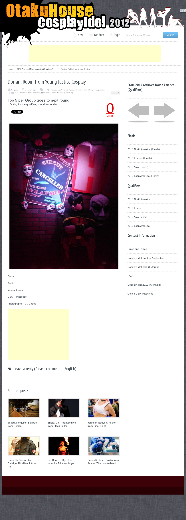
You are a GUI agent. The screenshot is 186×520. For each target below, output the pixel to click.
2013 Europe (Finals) (140, 158)
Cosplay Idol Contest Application (146, 258)
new (80, 35)
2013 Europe (135, 208)
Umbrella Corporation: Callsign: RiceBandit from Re (22, 463)
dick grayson (71, 89)
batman (54, 89)
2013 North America (139, 199)
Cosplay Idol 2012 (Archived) (144, 284)
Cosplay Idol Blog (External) (143, 266)
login (117, 35)
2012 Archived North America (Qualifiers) (35, 69)
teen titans (88, 89)
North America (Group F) (62, 92)
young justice (99, 89)
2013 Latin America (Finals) (143, 175)
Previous (113, 92)
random (99, 35)
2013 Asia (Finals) (138, 167)
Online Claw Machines (140, 293)
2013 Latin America (139, 225)
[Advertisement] (95, 53)
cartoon (61, 89)
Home (10, 69)
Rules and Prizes (137, 248)
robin (80, 89)
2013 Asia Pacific (137, 216)
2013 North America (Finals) (144, 149)
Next (118, 92)
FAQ (130, 275)
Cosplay (14, 89)
